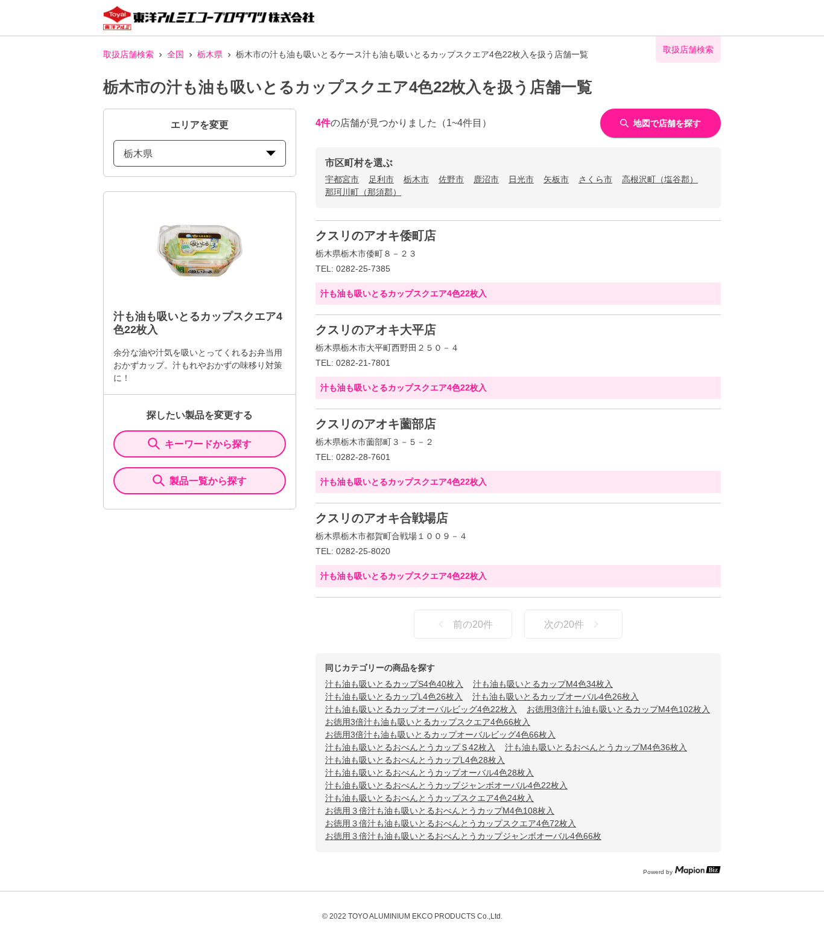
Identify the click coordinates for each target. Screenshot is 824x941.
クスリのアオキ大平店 (375, 329)
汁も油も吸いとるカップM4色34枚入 (543, 684)
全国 (175, 54)
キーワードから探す (208, 444)
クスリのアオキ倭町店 (375, 235)
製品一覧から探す (208, 481)
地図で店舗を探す (667, 123)
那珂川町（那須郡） (363, 192)
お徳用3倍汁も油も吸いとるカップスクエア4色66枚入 (427, 722)
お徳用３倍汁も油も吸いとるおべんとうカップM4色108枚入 (439, 810)
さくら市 (595, 179)
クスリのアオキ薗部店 (375, 423)
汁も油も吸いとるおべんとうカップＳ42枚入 (410, 747)
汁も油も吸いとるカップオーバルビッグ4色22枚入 (421, 709)
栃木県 (210, 54)
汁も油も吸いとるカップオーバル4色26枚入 (555, 696)
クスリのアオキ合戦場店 (381, 518)
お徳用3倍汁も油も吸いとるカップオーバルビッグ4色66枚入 (440, 734)
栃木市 (416, 179)
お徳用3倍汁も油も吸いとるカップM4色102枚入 (618, 709)
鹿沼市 (486, 179)
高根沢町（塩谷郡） (660, 179)
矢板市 (556, 179)
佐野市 (451, 179)
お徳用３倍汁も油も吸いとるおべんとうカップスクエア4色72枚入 (450, 823)
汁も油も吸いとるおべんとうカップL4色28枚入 (415, 760)
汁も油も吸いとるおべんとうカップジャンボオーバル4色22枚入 (446, 785)
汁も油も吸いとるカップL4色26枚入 (394, 696)
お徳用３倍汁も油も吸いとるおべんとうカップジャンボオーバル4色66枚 (463, 836)
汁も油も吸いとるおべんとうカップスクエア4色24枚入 (429, 798)
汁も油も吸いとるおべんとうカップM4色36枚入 (596, 747)
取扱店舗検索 (128, 54)
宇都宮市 (342, 179)
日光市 (521, 179)
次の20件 (564, 624)
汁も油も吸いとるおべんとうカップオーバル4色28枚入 (429, 772)
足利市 (381, 179)
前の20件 (473, 624)
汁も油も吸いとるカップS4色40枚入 (394, 684)
